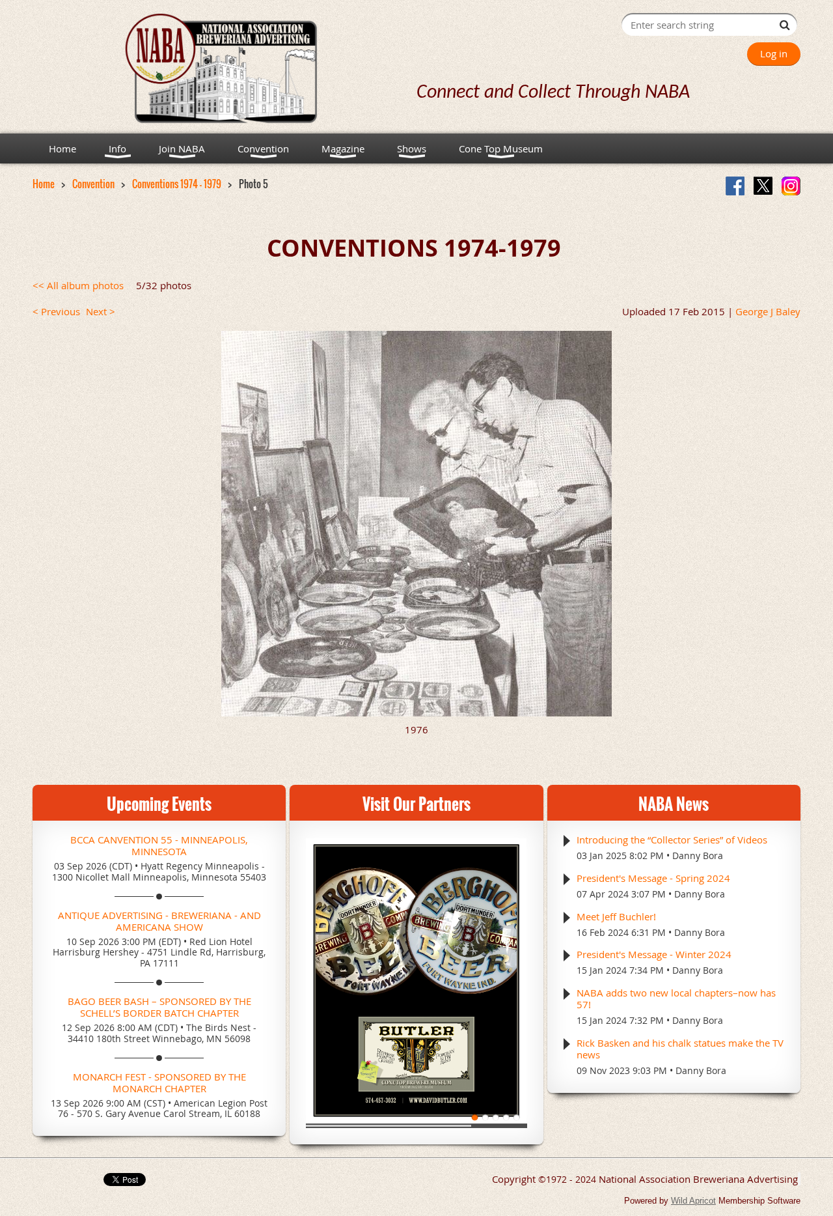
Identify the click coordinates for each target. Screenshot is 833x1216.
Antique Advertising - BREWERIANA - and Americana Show (159, 921)
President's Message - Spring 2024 (653, 877)
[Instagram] (791, 186)
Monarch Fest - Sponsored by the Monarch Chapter (159, 1082)
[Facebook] (735, 186)
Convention (93, 184)
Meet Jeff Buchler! (616, 916)
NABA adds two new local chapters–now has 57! (676, 998)
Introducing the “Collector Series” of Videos (672, 839)
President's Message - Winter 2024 (654, 954)
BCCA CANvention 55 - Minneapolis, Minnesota (159, 845)
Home (44, 184)
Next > (100, 311)
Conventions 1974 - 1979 (176, 184)
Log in (773, 53)
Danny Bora (697, 855)
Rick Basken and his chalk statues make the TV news (680, 1048)
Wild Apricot (693, 1201)
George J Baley (767, 311)
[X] (763, 186)
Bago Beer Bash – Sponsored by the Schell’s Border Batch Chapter (159, 1007)
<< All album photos (78, 285)
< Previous (56, 311)
